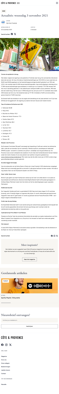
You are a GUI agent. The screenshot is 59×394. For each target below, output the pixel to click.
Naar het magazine (29, 259)
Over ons (3, 360)
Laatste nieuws (5, 370)
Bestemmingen (5, 366)
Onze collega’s (5, 363)
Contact (3, 373)
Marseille (3, 384)
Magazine (4, 356)
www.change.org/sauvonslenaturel (11, 157)
